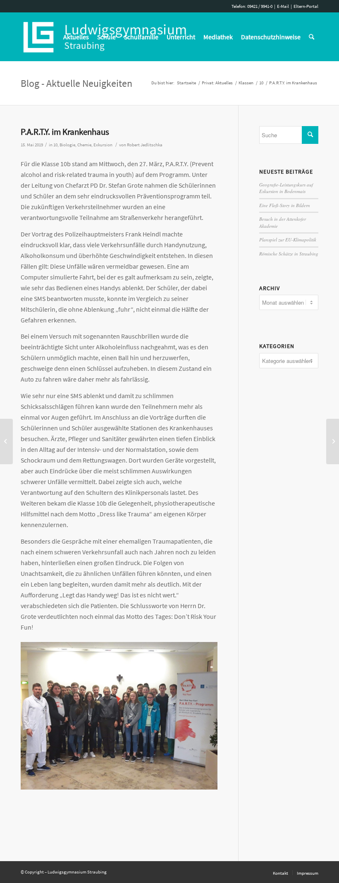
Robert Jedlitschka (144, 145)
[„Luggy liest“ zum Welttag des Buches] (6, 441)
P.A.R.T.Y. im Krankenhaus (65, 131)
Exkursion (102, 145)
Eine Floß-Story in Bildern (284, 205)
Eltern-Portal (306, 6)
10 (55, 145)
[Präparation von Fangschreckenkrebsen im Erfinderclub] (332, 441)
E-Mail (283, 6)
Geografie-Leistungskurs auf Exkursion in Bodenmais (286, 188)
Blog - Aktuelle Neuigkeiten (76, 83)
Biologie (67, 145)
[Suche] (311, 37)
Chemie (84, 145)
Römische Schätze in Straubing (288, 254)
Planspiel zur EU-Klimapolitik (287, 239)
